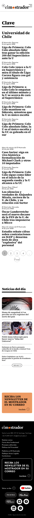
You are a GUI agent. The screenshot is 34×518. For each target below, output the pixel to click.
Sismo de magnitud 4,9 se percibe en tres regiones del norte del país (15, 314)
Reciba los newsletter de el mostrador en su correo (16, 401)
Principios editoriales (9, 445)
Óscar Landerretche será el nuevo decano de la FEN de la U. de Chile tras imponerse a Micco (16, 217)
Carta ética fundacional (10, 442)
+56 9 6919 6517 (7, 436)
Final (17, 259)
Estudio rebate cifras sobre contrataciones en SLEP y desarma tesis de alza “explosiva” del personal (16, 238)
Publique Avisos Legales (10, 453)
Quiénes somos (7, 440)
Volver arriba (6, 488)
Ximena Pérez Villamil (9, 187)
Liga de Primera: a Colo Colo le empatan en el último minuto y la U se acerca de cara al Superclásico (16, 92)
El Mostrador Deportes (10, 42)
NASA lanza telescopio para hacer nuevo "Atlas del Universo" (15, 339)
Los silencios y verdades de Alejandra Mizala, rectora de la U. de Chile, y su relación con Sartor (17, 197)
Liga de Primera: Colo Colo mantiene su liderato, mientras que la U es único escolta (17, 111)
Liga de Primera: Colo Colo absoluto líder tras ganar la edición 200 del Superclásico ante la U (16, 52)
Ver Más (16, 365)
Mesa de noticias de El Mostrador (14, 147)
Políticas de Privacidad (10, 447)
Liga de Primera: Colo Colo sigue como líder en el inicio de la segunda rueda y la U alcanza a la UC (16, 177)
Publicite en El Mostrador (11, 451)
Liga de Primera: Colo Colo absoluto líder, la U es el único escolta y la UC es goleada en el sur (16, 129)
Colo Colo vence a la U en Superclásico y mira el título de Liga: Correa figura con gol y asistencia (16, 72)
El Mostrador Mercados (10, 207)
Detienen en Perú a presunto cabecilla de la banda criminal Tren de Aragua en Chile (16, 349)
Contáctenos (6, 456)
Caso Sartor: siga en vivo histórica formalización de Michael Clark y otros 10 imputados (16, 157)
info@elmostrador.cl (20, 436)
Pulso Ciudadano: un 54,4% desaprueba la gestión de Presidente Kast (16, 358)
